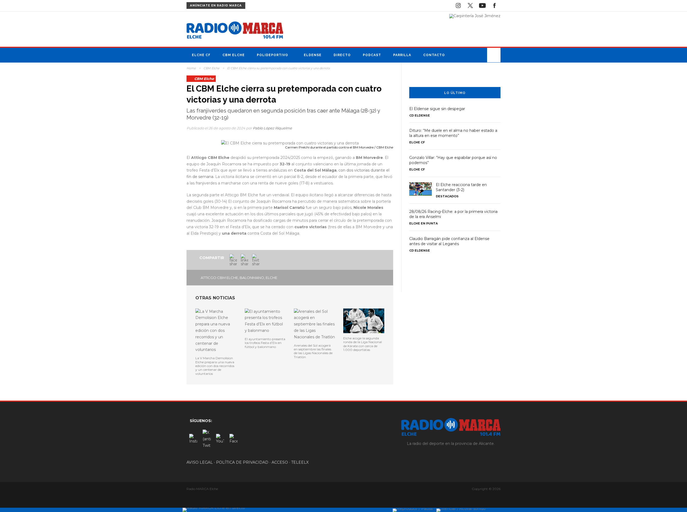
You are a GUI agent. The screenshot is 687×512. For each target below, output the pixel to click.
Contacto (434, 55)
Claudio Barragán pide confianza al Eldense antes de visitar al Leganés (449, 241)
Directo (342, 55)
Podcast (372, 55)
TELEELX (300, 462)
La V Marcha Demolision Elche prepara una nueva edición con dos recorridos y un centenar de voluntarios (214, 366)
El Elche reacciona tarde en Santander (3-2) (461, 187)
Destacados (447, 196)
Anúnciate (216, 5)
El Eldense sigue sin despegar (437, 108)
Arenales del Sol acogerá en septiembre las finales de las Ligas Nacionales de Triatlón (313, 351)
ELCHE (271, 277)
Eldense (312, 55)
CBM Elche (233, 55)
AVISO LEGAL (200, 462)
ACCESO (280, 462)
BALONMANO (252, 277)
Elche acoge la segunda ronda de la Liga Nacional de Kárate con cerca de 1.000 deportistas (362, 344)
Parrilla (402, 55)
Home (191, 68)
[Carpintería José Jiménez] (474, 15)
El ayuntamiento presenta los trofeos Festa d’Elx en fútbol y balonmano (265, 343)
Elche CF (201, 55)
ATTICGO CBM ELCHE (219, 277)
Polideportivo (272, 55)
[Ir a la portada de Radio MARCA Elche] (235, 31)
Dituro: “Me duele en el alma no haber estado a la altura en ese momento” (453, 133)
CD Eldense (419, 115)
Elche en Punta (423, 223)
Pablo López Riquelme (272, 128)
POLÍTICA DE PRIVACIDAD (242, 462)
